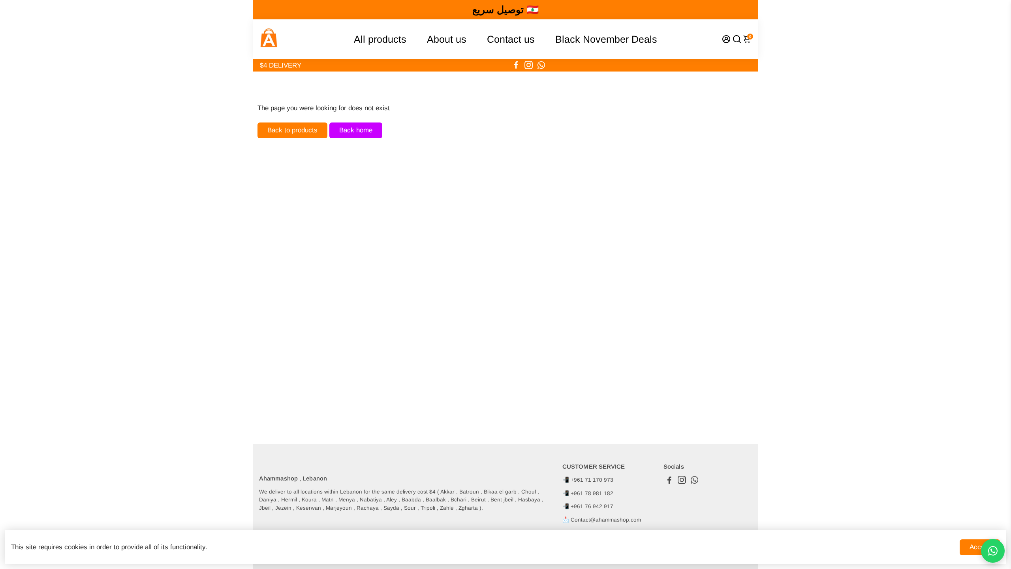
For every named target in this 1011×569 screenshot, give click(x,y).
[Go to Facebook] (516, 65)
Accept (980, 547)
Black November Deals (606, 39)
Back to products (292, 130)
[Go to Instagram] (529, 65)
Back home (355, 130)
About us (446, 39)
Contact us (511, 39)
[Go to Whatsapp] (541, 65)
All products (380, 39)
